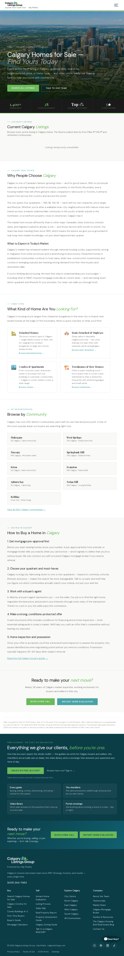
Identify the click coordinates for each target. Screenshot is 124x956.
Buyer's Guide (14, 920)
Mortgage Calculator (17, 924)
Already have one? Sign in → (61, 770)
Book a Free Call (40, 701)
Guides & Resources (103, 917)
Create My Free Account (25, 770)
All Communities (72, 918)
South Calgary (71, 913)
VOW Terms (43, 951)
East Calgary (70, 905)
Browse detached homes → (31, 353)
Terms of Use (29, 951)
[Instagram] (94, 945)
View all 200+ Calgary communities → (26, 509)
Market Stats (99, 905)
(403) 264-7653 (17, 882)
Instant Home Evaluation (77, 701)
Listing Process (43, 903)
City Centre (70, 896)
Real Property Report (46, 912)
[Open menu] (116, 5)
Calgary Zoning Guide (46, 924)
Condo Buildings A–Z (17, 911)
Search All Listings (23, 88)
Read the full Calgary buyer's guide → (27, 658)
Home (10, 47)
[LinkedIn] (107, 945)
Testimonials (99, 900)
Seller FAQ (41, 908)
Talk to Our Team (56, 88)
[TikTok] (114, 945)
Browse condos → (27, 387)
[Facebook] (101, 945)
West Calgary (71, 909)
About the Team (101, 896)
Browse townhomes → (82, 387)
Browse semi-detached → (84, 350)
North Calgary (71, 900)
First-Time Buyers (15, 915)
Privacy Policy (13, 951)
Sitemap (55, 951)
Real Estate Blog (106, 924)
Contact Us (98, 929)
